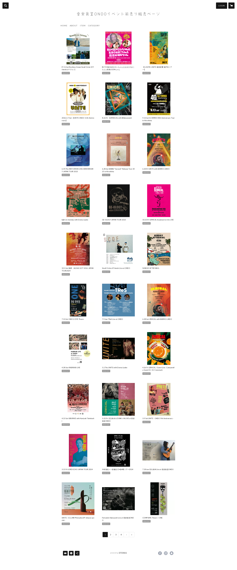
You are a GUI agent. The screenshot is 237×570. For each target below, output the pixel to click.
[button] (221, 5)
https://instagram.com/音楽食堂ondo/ (166, 553)
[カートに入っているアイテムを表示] (231, 5)
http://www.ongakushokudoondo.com (171, 553)
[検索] (5, 5)
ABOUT (74, 25)
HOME (63, 25)
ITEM (83, 25)
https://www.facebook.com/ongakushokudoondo (160, 553)
